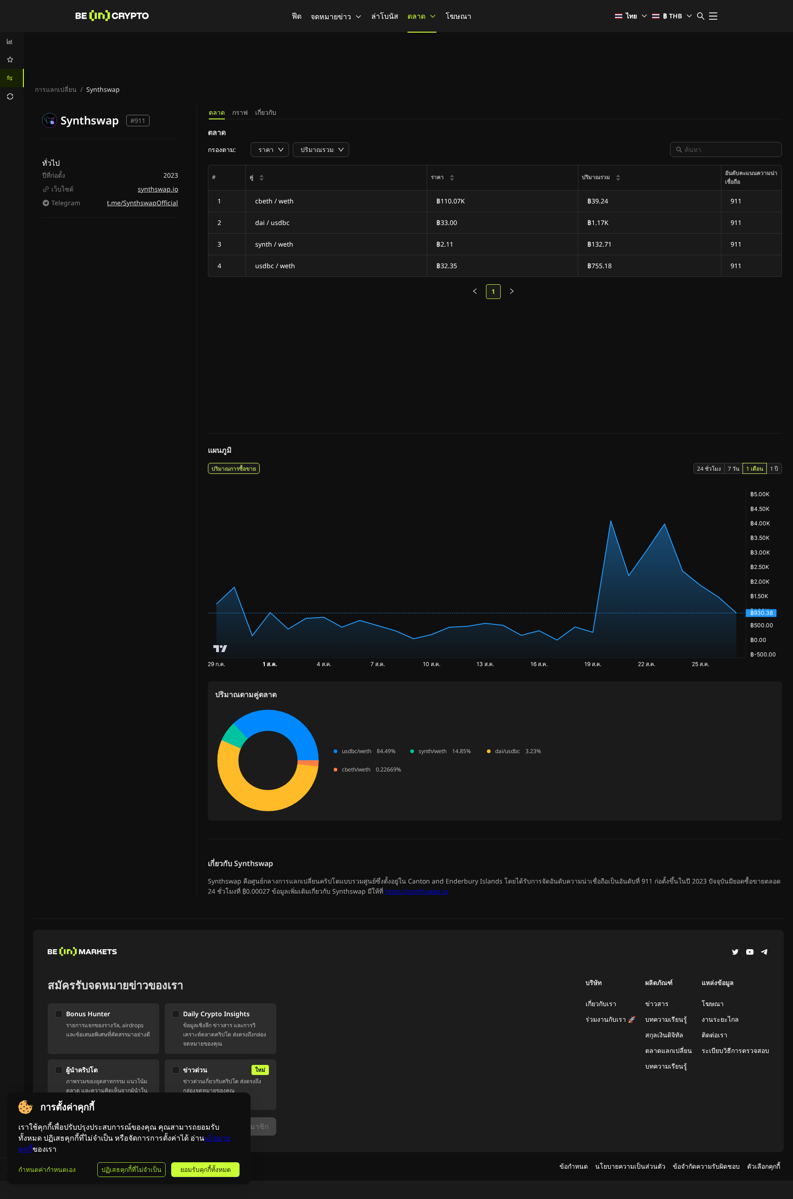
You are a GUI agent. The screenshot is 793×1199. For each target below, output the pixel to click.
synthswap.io (158, 189)
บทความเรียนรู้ (666, 1019)
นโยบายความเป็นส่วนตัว (630, 1166)
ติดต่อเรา (714, 1034)
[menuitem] (12, 41)
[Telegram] (764, 952)
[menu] (12, 69)
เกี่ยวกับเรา (601, 1003)
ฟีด (297, 16)
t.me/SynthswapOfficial (142, 202)
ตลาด (416, 16)
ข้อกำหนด (573, 1166)
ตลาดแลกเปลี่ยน (668, 1050)
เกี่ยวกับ (265, 112)
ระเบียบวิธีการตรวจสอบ (735, 1050)
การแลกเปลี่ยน (56, 89)
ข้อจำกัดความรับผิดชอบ (706, 1166)
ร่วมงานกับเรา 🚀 (611, 1019)
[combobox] (730, 149)
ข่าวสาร (657, 1003)
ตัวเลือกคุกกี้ (763, 1166)
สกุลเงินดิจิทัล (664, 1034)
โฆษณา (458, 16)
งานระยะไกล (720, 1019)
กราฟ (240, 112)
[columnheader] (336, 178)
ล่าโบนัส (384, 16)
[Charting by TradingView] (220, 648)
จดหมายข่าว (331, 16)
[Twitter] (735, 952)
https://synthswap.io (416, 891)
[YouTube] (749, 952)
